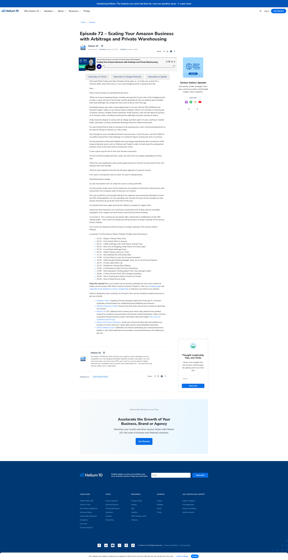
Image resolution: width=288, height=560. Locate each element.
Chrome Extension (86, 527)
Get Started (144, 441)
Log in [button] (266, 11)
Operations (109, 512)
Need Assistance (188, 512)
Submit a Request (188, 501)
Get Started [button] (279, 11)
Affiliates (160, 505)
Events (159, 508)
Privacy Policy (185, 545)
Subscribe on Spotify (157, 76)
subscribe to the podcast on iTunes (103, 289)
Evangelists (84, 520)
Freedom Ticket (103, 300)
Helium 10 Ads (85, 505)
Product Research (112, 501)
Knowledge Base (188, 505)
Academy (134, 512)
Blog (132, 508)
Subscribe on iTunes (97, 76)
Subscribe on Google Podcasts (127, 76)
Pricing (86, 11)
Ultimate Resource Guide (107, 306)
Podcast (92, 22)
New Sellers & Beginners (88, 508)
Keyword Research (112, 505)
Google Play (123, 289)
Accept (194, 556)
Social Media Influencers (88, 516)
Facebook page (155, 286)
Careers (159, 501)
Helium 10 (93, 46)
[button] (189, 109)
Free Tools (83, 524)
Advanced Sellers (86, 512)
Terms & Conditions (171, 545)
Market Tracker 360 (86, 501)
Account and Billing (189, 508)
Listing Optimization (113, 508)
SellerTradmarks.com (105, 327)
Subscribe (200, 475)
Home (83, 22)
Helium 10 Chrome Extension (109, 322)
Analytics (109, 516)
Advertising (110, 520)
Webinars (134, 520)
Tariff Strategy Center (138, 516)
